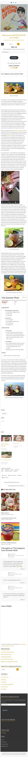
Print (25, 297)
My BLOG (3, 679)
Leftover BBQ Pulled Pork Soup (11, 482)
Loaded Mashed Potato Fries (8, 518)
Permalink (11, 557)
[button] (10, 187)
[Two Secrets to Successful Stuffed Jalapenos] (6, 438)
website (9, 135)
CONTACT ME (4, 677)
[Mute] (15, 202)
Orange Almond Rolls (6, 656)
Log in (2, 739)
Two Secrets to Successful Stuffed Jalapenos (5, 445)
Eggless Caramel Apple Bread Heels (9, 661)
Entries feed (3, 741)
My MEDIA (4, 689)
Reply (23, 569)
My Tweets (3, 732)
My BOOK (3, 682)
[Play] (3, 202)
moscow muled (8, 471)
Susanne (5, 475)
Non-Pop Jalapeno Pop (6, 459)
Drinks (20, 475)
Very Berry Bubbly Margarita (8, 542)
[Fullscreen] (17, 202)
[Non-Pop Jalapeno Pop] (6, 455)
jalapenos (7, 469)
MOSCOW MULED (18, 130)
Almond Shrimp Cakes (6, 654)
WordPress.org (4, 746)
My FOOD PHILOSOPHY (7, 684)
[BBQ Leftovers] (18, 438)
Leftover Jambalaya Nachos (7, 652)
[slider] (9, 202)
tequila (15, 471)
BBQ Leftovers (16, 443)
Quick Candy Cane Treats (7, 659)
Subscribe (14, 57)
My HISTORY (4, 686)
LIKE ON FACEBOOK (8, 719)
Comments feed (4, 744)
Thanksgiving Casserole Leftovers (16, 485)
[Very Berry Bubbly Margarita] (10, 523)
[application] (10, 187)
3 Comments (5, 477)
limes (12, 469)
